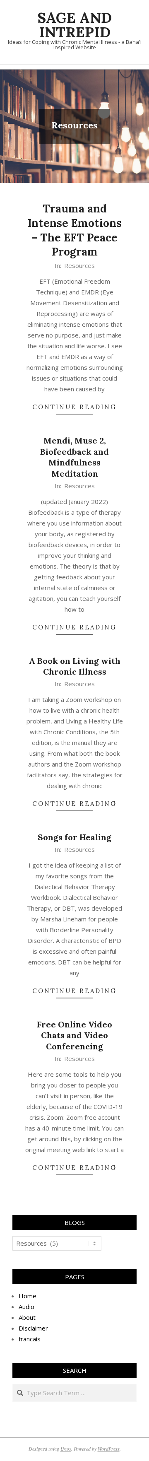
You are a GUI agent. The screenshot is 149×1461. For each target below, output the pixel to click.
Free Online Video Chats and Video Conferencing (74, 1035)
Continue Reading (74, 407)
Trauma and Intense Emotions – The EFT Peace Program (75, 230)
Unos (65, 1448)
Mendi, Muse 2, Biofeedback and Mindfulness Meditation (74, 457)
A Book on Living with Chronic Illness (74, 666)
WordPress (109, 1448)
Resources (79, 265)
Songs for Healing (74, 837)
